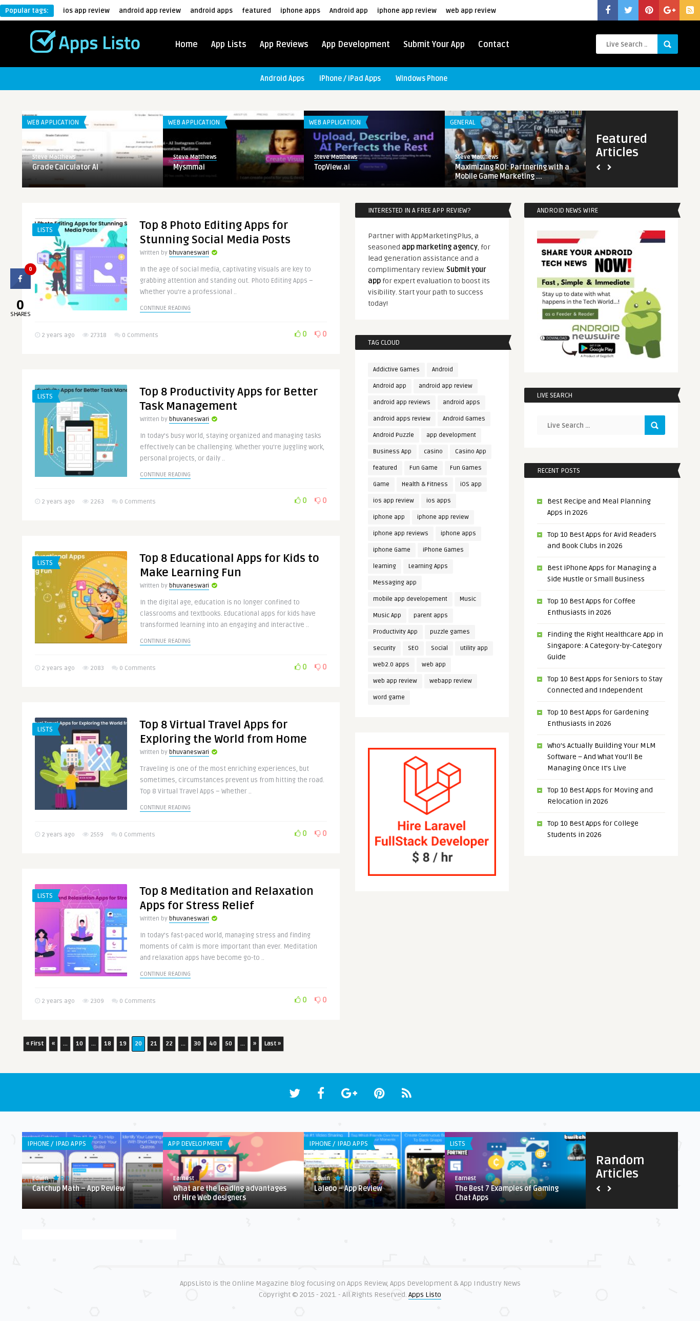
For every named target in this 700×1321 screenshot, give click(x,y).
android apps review (401, 419)
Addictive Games (396, 369)
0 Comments (140, 335)
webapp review (450, 681)
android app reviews (401, 402)
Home (186, 44)
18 (107, 1043)
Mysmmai (189, 167)
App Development (356, 44)
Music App (387, 615)
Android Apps (282, 78)
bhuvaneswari (189, 253)
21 (153, 1043)
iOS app (471, 484)
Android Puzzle (393, 435)
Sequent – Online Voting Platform (511, 1188)
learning (384, 566)
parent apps (431, 615)
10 (79, 1043)
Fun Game (423, 468)
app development (451, 435)
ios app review (86, 11)
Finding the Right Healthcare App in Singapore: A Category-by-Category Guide (605, 645)
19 (123, 1043)
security (384, 648)
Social (439, 648)
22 (169, 1043)
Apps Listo (424, 1294)
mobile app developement (410, 599)
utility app (474, 648)
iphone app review (407, 11)
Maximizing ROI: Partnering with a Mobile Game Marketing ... (512, 172)
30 (197, 1043)
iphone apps (300, 11)
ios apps (438, 501)
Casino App (470, 451)
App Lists (228, 44)
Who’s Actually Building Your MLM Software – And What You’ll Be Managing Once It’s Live (601, 756)
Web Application (53, 122)
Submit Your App (434, 44)
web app (434, 664)
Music (468, 599)
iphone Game (391, 550)
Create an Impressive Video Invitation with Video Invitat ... (365, 1193)
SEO (413, 648)
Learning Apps (428, 566)
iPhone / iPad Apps (350, 78)
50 (228, 1043)
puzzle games (450, 632)
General (462, 122)
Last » (272, 1043)
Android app (349, 11)
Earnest (324, 1178)
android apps (211, 11)
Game (381, 484)
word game (389, 697)
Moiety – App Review (207, 1188)
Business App (392, 451)
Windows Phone (421, 78)
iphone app (389, 517)
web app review (471, 11)
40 (213, 1043)
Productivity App (395, 632)
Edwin (40, 1178)
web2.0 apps (391, 664)
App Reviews (284, 44)
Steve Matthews (54, 157)
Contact (493, 44)
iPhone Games (443, 550)
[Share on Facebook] (20, 286)
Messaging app (395, 582)
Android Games (464, 419)
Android (442, 369)
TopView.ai (332, 167)
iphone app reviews (400, 533)
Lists (45, 230)
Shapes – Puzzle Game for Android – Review (90, 1193)
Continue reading (165, 308)
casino (433, 451)
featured (256, 11)
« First (35, 1043)
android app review (150, 11)
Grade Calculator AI (65, 167)
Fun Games (466, 468)
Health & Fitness (425, 484)
